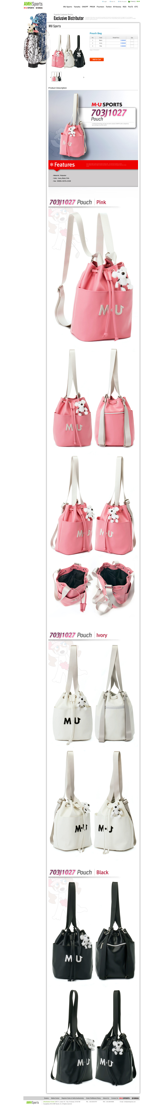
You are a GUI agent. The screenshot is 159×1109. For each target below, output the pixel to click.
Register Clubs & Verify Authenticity (73, 1098)
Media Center (55, 1098)
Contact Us (114, 1098)
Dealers (46, 1098)
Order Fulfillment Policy (93, 1098)
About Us (106, 1098)
